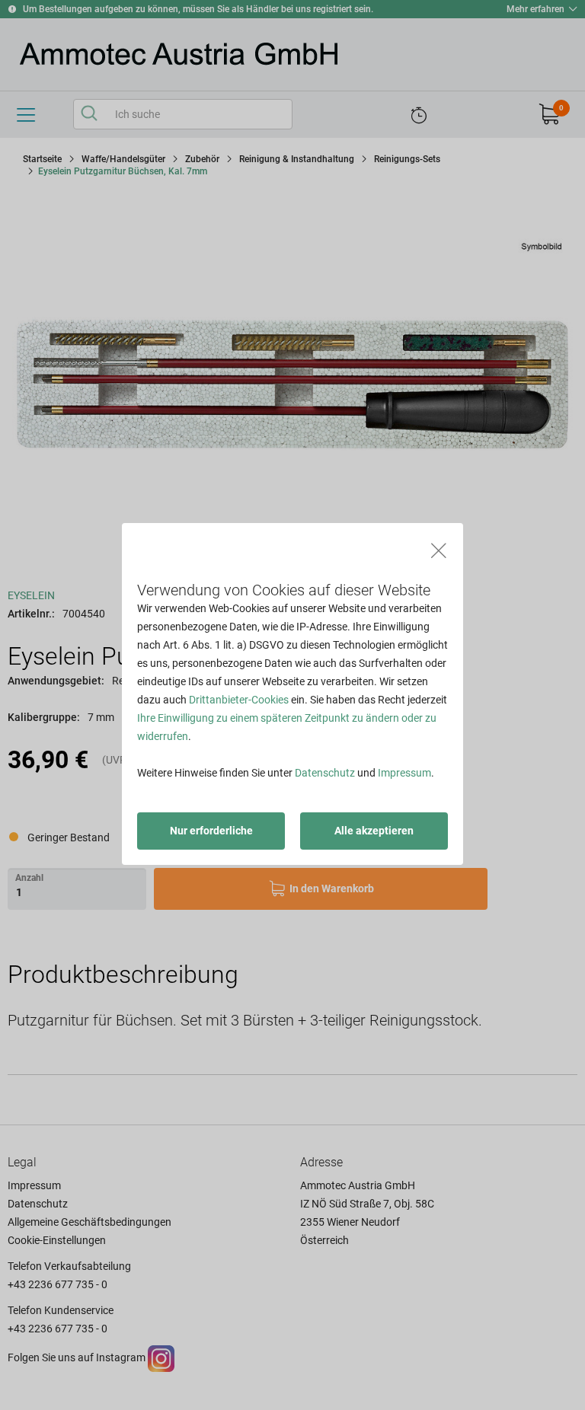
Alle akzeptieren (374, 831)
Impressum (404, 773)
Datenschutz (325, 773)
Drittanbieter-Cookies (239, 700)
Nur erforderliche (211, 831)
